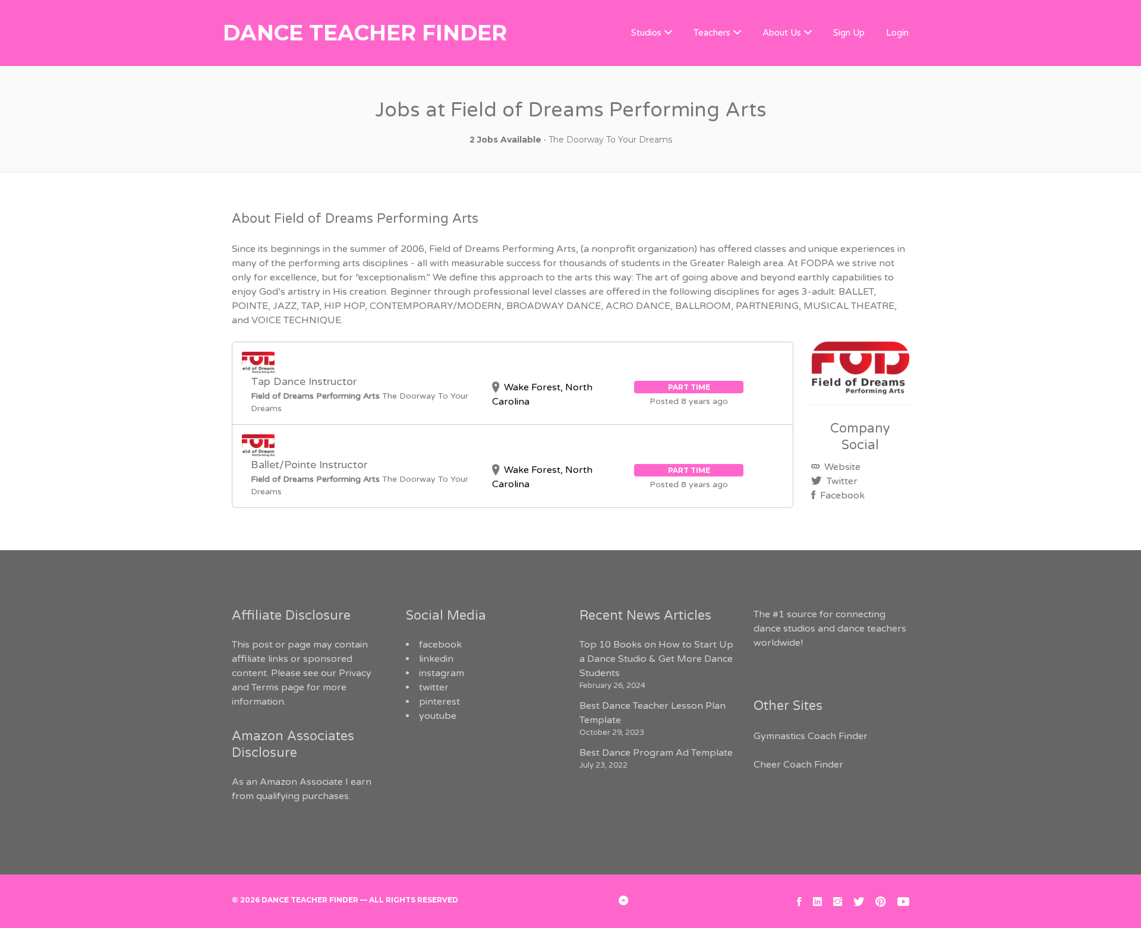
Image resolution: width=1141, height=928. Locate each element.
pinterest (439, 702)
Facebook (841, 495)
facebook (440, 645)
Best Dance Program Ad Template (656, 753)
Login (897, 32)
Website (841, 467)
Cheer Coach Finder (798, 765)
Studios (646, 32)
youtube (437, 716)
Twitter (841, 481)
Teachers (712, 32)
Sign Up (849, 32)
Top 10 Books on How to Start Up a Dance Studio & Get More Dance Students (656, 659)
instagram (441, 673)
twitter (434, 687)
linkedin (436, 659)
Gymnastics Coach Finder (811, 736)
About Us (781, 32)
